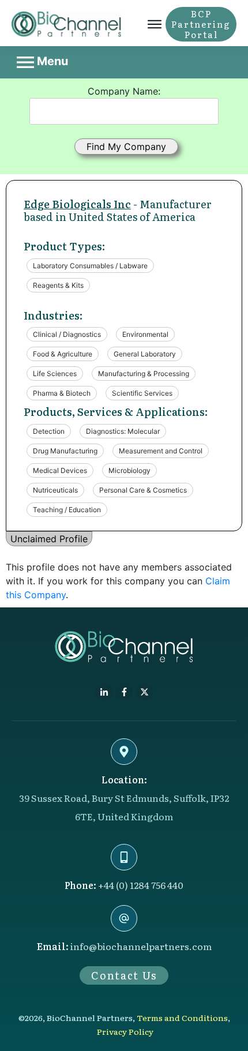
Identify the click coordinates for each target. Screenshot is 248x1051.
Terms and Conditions (182, 1017)
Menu (51, 61)
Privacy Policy (125, 1031)
